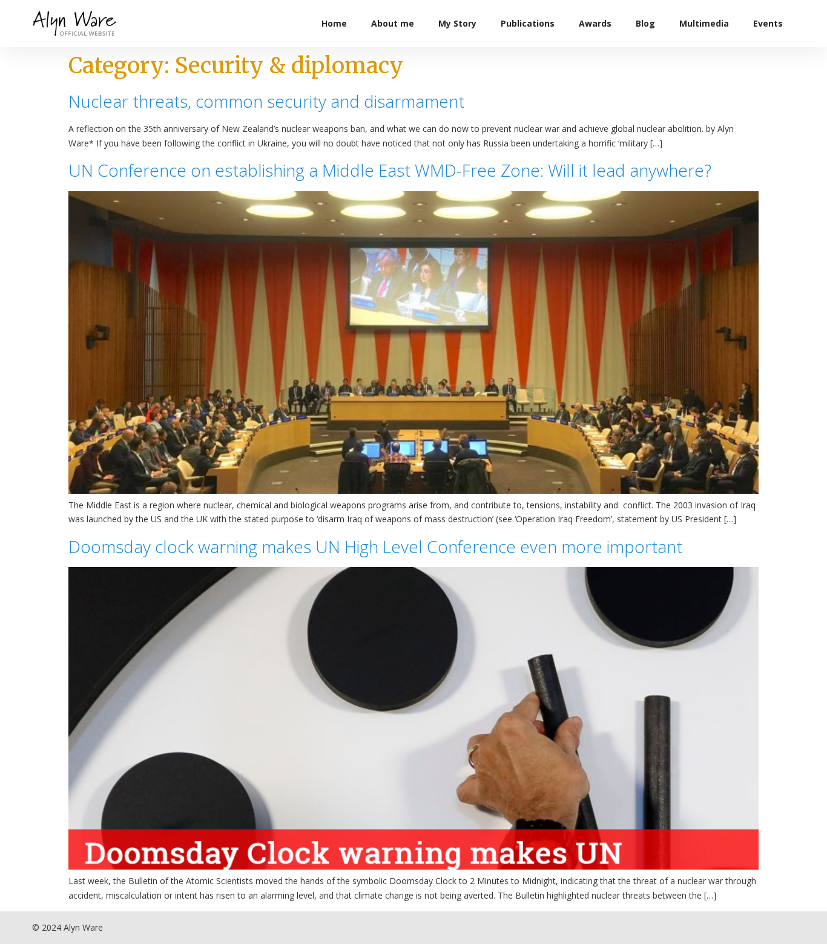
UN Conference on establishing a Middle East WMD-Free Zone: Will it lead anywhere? (389, 170)
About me (392, 23)
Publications (528, 23)
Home (334, 23)
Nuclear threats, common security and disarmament (266, 101)
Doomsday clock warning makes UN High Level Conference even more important (375, 546)
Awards (595, 23)
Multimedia (704, 23)
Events (768, 23)
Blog (645, 23)
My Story (457, 23)
